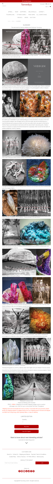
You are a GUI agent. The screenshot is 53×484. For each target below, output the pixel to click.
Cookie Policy (12, 456)
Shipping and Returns (24, 454)
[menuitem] (10, 11)
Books (13, 21)
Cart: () (49, 4)
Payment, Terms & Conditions (38, 454)
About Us (9, 454)
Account (42, 4)
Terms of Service (21, 456)
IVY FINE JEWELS (31, 456)
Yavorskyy (26, 4)
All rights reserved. (34, 480)
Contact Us (15, 454)
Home (9, 21)
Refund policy (40, 456)
